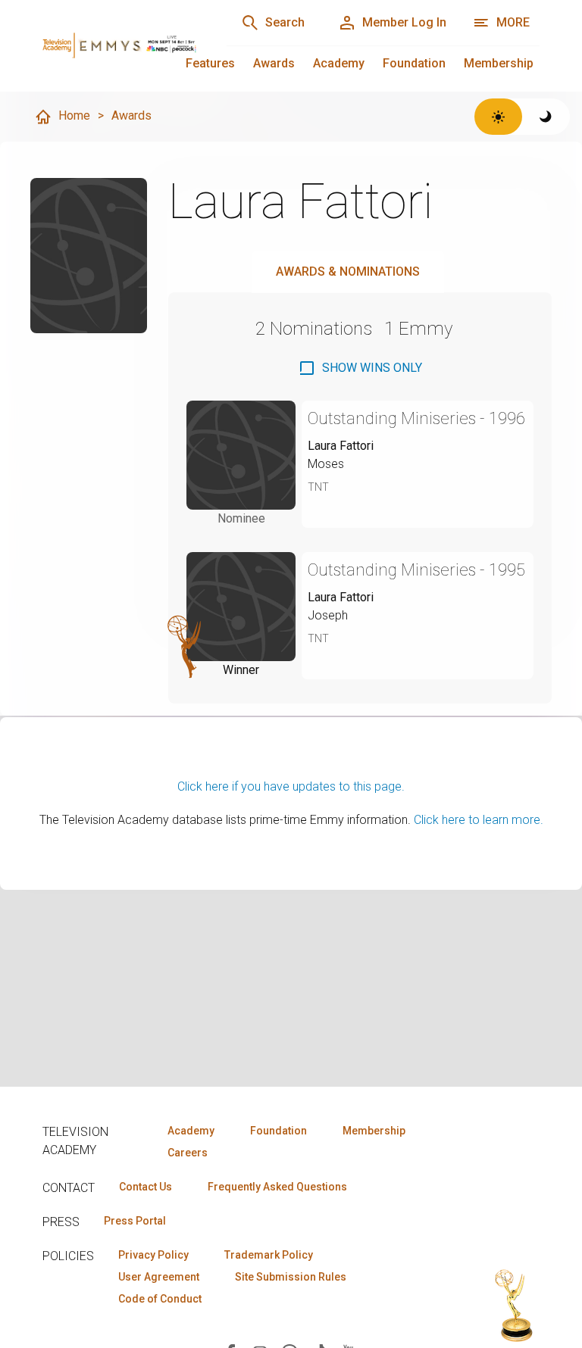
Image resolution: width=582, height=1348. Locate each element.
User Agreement (158, 1277)
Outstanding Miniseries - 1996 (416, 418)
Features (210, 63)
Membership (499, 63)
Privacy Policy (153, 1255)
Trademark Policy (268, 1255)
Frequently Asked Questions (277, 1187)
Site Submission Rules (290, 1277)
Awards (274, 63)
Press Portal (135, 1221)
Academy (339, 63)
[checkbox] (360, 368)
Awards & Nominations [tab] (348, 271)
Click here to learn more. (478, 820)
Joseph (328, 615)
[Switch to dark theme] (546, 116)
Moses (326, 464)
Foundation (414, 63)
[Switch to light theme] (498, 116)
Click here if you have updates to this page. (291, 786)
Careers (187, 1153)
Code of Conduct (160, 1299)
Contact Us (145, 1187)
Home (74, 115)
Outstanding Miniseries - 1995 (416, 569)
